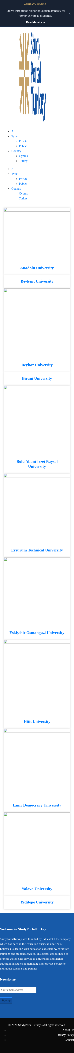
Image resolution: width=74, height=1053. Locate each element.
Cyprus (23, 156)
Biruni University (37, 378)
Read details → (35, 22)
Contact (69, 1039)
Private (23, 141)
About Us (68, 1030)
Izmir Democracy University (37, 805)
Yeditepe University (37, 902)
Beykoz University (37, 365)
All (13, 131)
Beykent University (37, 281)
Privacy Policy (65, 1034)
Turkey (23, 160)
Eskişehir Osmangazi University (37, 632)
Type (14, 136)
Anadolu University (37, 268)
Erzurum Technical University (37, 550)
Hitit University (37, 721)
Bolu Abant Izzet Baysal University (37, 464)
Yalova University (37, 889)
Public (23, 146)
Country (16, 151)
